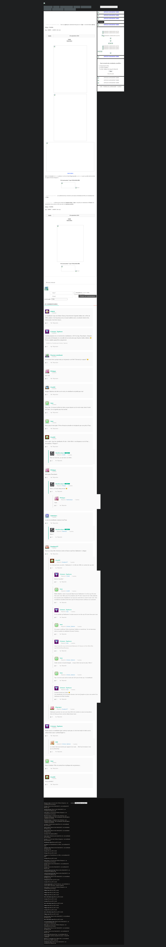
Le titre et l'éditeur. (104, 67)
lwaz (67, 611)
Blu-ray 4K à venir (56, 842)
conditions (84, 292)
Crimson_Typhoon (70, 626)
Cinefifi (63, 455)
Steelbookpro (69, 499)
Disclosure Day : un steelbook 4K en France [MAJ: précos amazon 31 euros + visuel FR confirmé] (56, 935)
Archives (72, 803)
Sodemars (64, 531)
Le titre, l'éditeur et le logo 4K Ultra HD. (109, 69)
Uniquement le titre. (104, 66)
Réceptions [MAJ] (53, 833)
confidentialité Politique (79, 294)
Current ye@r (47, 299)
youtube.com (79, 176)
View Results (110, 73)
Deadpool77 (65, 562)
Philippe (64, 485)
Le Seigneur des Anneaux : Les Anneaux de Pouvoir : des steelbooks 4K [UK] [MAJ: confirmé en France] (57, 817)
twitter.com (55, 176)
